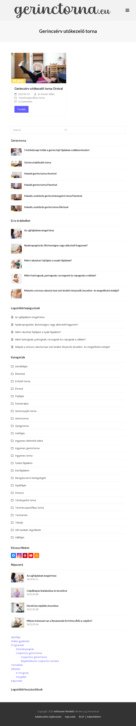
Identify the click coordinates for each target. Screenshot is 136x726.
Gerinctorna (22, 418)
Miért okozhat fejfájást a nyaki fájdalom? (38, 332)
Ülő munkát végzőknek (28, 530)
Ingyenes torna (24, 455)
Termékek (17, 665)
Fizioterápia (21, 403)
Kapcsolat (16, 680)
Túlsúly (19, 522)
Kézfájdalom (22, 470)
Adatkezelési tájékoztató (48, 716)
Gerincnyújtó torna (25, 411)
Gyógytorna (22, 425)
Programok (17, 645)
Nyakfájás (20, 485)
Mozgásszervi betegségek (30, 477)
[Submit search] (66, 130)
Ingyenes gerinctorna (27, 448)
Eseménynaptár (25, 649)
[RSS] (36, 555)
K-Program (22, 672)
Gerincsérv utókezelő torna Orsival (38, 88)
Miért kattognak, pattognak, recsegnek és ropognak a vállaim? (50, 339)
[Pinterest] (25, 555)
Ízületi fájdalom (24, 463)
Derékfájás (21, 366)
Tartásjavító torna (25, 500)
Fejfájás (19, 396)
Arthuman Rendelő (64, 711)
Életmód (20, 373)
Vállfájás (19, 537)
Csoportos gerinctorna (29, 653)
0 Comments (25, 101)
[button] (127, 10)
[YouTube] (30, 555)
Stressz (19, 492)
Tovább (21, 109)
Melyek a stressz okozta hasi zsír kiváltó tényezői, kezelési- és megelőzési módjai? (62, 346)
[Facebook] (13, 555)
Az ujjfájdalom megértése (30, 317)
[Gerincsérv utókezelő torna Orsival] (38, 67)
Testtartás (21, 515)
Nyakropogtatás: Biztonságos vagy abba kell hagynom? (46, 324)
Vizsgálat (21, 676)
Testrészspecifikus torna (31, 97)
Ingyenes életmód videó (29, 440)
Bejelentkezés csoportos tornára (40, 661)
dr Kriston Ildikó (46, 94)
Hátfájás (20, 433)
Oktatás (15, 668)
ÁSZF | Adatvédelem (90, 716)
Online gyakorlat (20, 641)
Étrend (19, 388)
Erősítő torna (22, 381)
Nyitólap (15, 637)
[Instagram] (19, 555)
